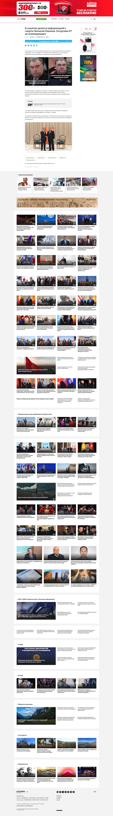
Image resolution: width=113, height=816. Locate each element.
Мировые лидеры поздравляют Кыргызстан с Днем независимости (33, 370)
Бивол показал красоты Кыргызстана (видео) (33, 497)
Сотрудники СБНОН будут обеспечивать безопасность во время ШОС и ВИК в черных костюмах (45, 538)
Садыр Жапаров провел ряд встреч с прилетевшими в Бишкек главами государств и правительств (87, 268)
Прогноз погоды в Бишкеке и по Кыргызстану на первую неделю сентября (45, 248)
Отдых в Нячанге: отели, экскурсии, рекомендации (24, 750)
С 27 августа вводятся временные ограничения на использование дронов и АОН (25, 632)
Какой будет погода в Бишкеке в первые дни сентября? (32, 720)
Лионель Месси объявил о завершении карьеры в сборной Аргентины (25, 691)
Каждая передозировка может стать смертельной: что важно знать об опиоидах (45, 328)
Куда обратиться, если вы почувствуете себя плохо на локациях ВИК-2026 (64, 613)
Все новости (41, 18)
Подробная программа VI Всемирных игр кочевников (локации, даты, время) (31, 661)
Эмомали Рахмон (52, 157)
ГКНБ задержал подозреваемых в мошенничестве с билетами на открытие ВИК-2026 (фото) (66, 308)
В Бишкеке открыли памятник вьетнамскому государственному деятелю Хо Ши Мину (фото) (86, 289)
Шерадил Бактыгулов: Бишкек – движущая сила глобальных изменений (29, 562)
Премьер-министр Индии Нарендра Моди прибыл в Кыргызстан (44, 430)
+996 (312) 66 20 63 (44, 799)
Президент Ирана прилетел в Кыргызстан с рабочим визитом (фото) (65, 359)
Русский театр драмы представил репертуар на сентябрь (86, 779)
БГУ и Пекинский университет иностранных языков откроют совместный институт (45, 268)
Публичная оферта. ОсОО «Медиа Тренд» (25, 805)
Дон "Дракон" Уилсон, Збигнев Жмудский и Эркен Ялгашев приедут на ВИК (86, 538)
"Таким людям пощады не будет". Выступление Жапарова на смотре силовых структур (66, 538)
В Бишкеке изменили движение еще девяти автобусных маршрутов (66, 708)
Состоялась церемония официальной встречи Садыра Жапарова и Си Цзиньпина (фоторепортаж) (25, 456)
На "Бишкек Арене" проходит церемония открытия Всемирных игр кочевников (66, 228)
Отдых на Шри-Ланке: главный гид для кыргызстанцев (87, 750)
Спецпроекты (54, 18)
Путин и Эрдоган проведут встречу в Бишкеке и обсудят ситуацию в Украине (66, 391)
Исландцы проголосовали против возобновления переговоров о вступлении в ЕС (46, 691)
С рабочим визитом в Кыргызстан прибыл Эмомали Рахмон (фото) (46, 348)
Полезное (67, 18)
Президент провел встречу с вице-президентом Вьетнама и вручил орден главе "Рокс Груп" (26, 308)
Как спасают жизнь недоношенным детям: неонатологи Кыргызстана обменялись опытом (85, 349)
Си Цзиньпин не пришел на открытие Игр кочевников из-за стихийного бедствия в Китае (65, 248)
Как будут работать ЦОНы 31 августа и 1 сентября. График (87, 613)
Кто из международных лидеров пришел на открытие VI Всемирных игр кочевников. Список (86, 228)
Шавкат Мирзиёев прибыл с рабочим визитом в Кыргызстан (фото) (86, 328)
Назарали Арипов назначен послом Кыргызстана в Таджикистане (87, 484)
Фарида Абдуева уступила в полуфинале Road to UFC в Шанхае (25, 516)
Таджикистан (62, 157)
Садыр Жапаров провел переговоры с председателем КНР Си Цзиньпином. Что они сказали (25, 391)
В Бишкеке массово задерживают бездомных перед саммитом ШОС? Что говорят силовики (66, 476)
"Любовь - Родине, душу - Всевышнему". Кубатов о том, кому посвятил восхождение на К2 (86, 400)
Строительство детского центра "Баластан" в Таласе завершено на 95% (73, 188)
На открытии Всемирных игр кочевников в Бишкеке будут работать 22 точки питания (65, 632)
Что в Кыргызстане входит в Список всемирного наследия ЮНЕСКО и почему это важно (56, 585)
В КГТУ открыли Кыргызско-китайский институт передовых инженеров (40, 188)
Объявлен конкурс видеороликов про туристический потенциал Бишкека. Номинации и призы (66, 719)
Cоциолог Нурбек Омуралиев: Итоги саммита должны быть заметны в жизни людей (56, 562)
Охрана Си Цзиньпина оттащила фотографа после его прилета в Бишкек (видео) (86, 248)
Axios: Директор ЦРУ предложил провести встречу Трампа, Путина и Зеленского (66, 691)
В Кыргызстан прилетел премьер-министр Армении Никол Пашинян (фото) (66, 349)
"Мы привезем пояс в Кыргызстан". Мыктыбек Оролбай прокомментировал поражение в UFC (46, 518)
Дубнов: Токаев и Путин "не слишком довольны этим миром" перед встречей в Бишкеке (86, 391)
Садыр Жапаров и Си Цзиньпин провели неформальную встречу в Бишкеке (46, 455)
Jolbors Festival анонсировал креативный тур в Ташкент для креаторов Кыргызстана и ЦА (65, 780)
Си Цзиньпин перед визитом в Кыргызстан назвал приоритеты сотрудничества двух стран (86, 455)
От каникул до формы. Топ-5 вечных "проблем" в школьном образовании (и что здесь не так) (83, 585)
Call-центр (61, 18)
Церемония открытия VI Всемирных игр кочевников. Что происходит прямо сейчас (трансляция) (25, 228)
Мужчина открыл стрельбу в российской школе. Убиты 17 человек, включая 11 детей (49, 104)
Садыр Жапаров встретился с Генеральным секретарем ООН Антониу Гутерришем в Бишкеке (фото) (66, 328)
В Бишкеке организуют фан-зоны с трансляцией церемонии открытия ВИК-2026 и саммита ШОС (46, 780)
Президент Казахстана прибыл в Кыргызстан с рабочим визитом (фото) (25, 289)
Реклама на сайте (20, 795)
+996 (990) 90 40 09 (28, 799)
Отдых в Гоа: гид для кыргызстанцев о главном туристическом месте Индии (44, 751)
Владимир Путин (30, 157)
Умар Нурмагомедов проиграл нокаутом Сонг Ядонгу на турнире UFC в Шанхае (87, 517)
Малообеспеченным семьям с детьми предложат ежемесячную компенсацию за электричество (66, 485)
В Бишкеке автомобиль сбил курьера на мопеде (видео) (85, 493)
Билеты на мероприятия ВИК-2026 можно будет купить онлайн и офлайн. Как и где (87, 649)
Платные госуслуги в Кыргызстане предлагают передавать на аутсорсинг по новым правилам (87, 476)
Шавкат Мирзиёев (30, 160)
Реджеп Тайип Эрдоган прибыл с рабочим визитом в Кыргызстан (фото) (45, 289)
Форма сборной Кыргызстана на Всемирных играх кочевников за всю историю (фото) (86, 659)
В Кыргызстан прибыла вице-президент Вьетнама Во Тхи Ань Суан (65, 430)
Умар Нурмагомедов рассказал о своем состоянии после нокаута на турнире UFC (66, 517)
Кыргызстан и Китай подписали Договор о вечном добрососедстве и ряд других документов (46, 391)
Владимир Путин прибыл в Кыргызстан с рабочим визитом (65, 288)
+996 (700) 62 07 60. (51, 163)
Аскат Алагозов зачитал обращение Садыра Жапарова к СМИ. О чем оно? (46, 476)
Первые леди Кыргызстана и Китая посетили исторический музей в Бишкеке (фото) (26, 328)
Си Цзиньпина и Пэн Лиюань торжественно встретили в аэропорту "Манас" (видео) (65, 455)
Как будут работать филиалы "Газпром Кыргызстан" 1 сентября (66, 603)
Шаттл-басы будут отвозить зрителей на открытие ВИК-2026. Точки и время (65, 659)
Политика (27, 37)
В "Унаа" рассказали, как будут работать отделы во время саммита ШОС (87, 604)
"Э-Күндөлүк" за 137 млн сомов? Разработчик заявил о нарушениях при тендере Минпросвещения (28, 586)
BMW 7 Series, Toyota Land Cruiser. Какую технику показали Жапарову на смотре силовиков (25, 538)
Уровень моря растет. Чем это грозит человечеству (64, 367)
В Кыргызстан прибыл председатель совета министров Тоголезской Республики (25, 430)
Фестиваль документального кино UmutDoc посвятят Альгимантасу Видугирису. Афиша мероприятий (26, 780)
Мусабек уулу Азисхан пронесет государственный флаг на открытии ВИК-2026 (25, 476)
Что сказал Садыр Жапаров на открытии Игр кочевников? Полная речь (45, 228)
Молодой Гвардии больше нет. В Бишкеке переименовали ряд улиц (87, 718)
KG (95, 791)
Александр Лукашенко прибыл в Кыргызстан (66, 267)
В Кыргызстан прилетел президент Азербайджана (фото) (25, 348)
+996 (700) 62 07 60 (41, 797)
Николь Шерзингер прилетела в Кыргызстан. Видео (35, 399)
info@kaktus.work (25, 797)
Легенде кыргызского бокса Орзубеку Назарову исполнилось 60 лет (24, 188)
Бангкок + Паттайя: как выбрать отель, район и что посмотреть (65, 750)
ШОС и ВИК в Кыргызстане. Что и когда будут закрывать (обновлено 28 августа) (46, 632)
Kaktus (47, 37)
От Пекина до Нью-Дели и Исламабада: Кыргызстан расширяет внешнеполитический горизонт (83, 563)
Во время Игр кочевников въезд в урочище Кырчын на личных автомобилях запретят (86, 632)
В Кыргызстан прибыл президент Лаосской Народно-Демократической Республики (86, 368)
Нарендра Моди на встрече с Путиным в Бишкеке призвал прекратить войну (24, 248)
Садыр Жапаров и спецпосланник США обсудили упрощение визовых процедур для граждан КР (87, 308)
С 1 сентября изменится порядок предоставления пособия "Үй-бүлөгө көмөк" (86, 709)
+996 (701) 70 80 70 (36, 799)
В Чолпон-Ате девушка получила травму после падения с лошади (25, 267)
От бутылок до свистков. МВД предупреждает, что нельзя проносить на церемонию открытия (64, 400)
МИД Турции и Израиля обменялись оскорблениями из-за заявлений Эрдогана (87, 691)
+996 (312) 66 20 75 (33, 797)
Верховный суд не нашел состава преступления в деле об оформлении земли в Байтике (65, 494)
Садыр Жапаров (41, 157)
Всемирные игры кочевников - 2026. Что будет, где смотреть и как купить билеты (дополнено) (66, 649)
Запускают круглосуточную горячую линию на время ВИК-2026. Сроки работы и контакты (33, 615)
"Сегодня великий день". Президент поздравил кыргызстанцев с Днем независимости (87, 359)
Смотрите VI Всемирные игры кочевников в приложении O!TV (88, 188)
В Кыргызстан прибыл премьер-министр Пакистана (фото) (45, 308)
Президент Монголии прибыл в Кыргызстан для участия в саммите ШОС (86, 430)
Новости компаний (26, 175)
